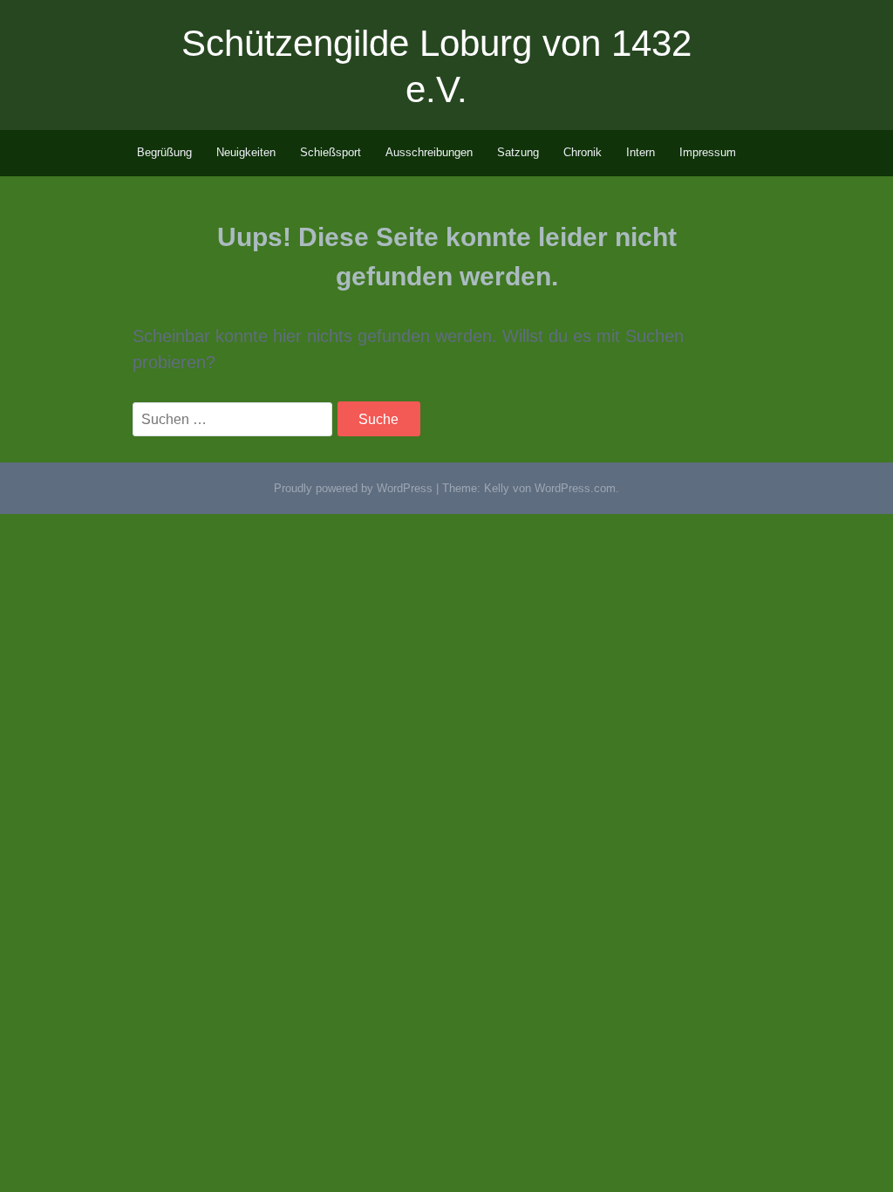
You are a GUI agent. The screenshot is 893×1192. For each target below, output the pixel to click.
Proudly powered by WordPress (353, 488)
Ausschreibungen (429, 152)
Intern (640, 152)
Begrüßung (164, 152)
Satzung (518, 152)
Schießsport (330, 152)
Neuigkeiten (246, 152)
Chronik (582, 152)
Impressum (707, 152)
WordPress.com (575, 488)
